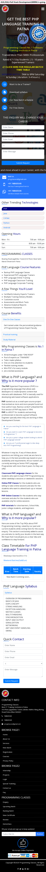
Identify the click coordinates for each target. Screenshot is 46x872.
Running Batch (8, 811)
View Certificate (9, 815)
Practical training (10, 334)
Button (40, 834)
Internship (7, 770)
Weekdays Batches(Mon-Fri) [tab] (15, 556)
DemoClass (7, 824)
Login (5, 779)
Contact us (7, 788)
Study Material (9, 339)
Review (5, 819)
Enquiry (5, 802)
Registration (7, 752)
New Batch (7, 748)
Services (6, 743)
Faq (4, 792)
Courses (6, 756)
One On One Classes (11, 319)
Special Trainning (9, 783)
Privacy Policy (8, 761)
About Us (6, 739)
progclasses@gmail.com (17, 179)
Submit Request (23, 163)
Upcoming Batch (9, 806)
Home (5, 734)
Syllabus (8, 592)
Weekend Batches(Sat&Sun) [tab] (15, 560)
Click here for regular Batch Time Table (24, 68)
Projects (6, 775)
